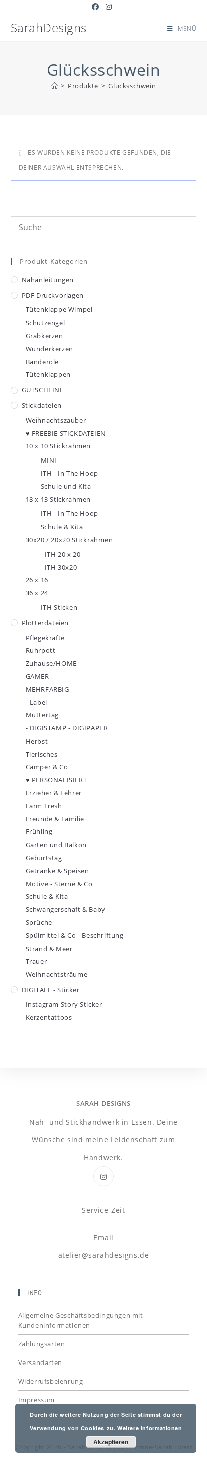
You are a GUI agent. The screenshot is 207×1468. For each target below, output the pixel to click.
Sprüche (39, 922)
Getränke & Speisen (57, 870)
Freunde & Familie (55, 818)
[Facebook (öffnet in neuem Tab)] (97, 6)
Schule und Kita (66, 486)
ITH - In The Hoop (69, 473)
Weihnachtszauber (56, 420)
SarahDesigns (49, 27)
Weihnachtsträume (57, 974)
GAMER (37, 676)
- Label (36, 702)
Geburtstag (44, 857)
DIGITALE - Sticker (51, 989)
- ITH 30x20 (59, 567)
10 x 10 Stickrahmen (58, 445)
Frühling (39, 831)
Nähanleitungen (48, 279)
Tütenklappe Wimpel (59, 309)
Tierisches (42, 754)
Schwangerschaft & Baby (66, 909)
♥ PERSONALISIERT (56, 779)
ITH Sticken (59, 607)
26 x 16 (37, 579)
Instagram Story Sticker (64, 1004)
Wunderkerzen (49, 348)
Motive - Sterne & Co (59, 883)
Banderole (42, 361)
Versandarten (40, 1362)
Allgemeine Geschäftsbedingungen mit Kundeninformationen (80, 1320)
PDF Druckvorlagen (53, 295)
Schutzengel (45, 322)
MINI (49, 460)
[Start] (54, 85)
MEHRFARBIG (47, 689)
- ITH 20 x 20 (61, 554)
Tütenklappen (48, 374)
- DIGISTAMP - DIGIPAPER (67, 727)
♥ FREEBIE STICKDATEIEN (66, 433)
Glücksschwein (132, 85)
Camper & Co (47, 766)
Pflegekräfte (45, 637)
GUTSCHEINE (43, 389)
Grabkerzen (44, 335)
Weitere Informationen (149, 1428)
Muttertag (42, 714)
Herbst (37, 741)
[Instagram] (103, 1176)
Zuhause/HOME (51, 663)
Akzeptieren (110, 1441)
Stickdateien (42, 405)
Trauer (36, 961)
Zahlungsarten (41, 1343)
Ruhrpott (41, 650)
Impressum (36, 1399)
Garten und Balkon (56, 844)
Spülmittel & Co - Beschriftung (75, 935)
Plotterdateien (45, 622)
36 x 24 (37, 592)
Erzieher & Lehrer (54, 792)
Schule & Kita (62, 526)
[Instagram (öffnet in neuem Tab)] (108, 6)
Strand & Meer (49, 948)
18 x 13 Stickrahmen (58, 499)
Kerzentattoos (49, 1017)
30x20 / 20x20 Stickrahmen (69, 539)
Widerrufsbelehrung (50, 1381)
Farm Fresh (44, 805)
